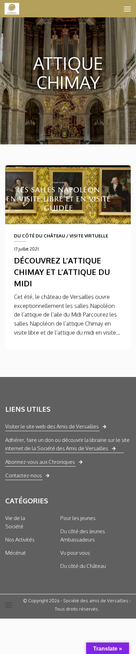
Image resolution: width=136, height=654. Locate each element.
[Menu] (127, 8)
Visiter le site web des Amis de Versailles (52, 426)
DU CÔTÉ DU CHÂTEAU (39, 235)
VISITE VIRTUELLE (88, 235)
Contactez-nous (23, 475)
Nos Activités (20, 539)
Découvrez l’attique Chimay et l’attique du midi (62, 271)
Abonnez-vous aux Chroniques (40, 462)
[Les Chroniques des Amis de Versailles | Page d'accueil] (14, 9)
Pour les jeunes (78, 518)
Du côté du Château (83, 566)
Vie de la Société (15, 522)
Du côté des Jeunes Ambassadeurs (82, 535)
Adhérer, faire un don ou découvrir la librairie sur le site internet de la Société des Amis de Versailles (67, 444)
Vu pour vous (75, 553)
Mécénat (15, 553)
